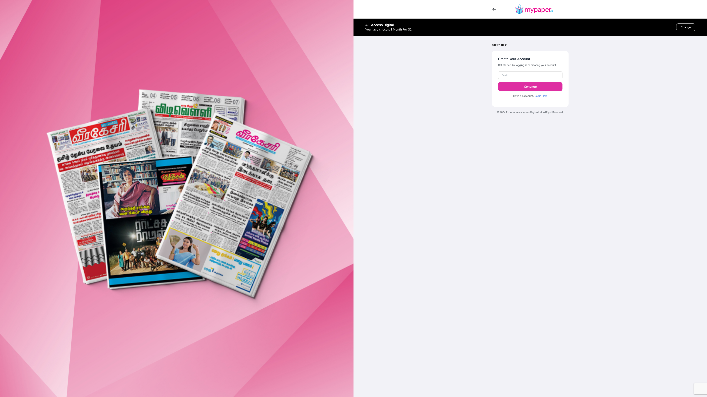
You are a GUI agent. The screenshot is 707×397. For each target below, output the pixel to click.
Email (504, 75)
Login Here (541, 95)
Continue (530, 86)
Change (686, 27)
